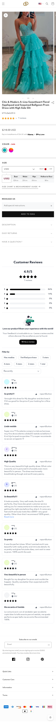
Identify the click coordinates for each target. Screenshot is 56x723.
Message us (8, 199)
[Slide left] (23, 98)
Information (7, 687)
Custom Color (11, 150)
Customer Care (8, 680)
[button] (3, 4)
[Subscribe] (48, 645)
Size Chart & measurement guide (20, 187)
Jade (4, 150)
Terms (5, 695)
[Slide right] (33, 98)
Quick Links (7, 671)
